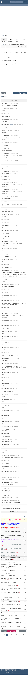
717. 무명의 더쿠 (5, 196)
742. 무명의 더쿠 (5, 342)
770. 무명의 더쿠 (5, 500)
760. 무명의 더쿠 (5, 444)
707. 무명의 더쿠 (5, 135)
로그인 (25, 1)
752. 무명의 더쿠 (5, 399)
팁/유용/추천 (11, 41)
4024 (17, 555)
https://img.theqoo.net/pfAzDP (9, 64)
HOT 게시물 (12, 631)
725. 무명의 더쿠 (5, 241)
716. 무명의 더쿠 (5, 189)
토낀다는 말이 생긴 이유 (6, 595)
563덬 (11, 124)
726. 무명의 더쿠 (5, 248)
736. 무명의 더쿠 (5, 307)
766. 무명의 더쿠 (5, 477)
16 (20, 612)
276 (6, 549)
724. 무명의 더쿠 (5, 236)
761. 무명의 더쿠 (5, 450)
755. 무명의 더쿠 (5, 415)
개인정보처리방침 (13, 669)
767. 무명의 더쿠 (5, 482)
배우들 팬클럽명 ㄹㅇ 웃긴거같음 (8, 615)
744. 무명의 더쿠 (5, 352)
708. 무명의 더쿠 (5, 142)
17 (18, 615)
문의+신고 (11, 670)
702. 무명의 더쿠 (5, 108)
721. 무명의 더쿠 (5, 219)
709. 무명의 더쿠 (5, 148)
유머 (17, 39)
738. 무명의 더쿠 (5, 320)
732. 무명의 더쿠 (5, 284)
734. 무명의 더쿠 (5, 295)
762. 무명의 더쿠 (5, 455)
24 (8, 610)
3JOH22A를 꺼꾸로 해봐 (6, 573)
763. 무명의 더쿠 (5, 460)
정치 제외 (23, 631)
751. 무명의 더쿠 (5, 394)
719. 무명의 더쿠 (5, 209)
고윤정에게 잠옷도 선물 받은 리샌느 (9, 570)
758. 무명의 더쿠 (5, 433)
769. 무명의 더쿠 (5, 495)
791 (2, 545)
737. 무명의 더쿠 (5, 313)
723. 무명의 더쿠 (5, 230)
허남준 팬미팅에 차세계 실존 (7, 575)
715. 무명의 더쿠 (5, 182)
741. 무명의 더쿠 (5, 336)
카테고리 (4, 35)
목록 (5, 93)
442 (12, 520)
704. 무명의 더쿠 (5, 119)
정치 (17, 41)
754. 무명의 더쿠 (5, 410)
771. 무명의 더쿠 (5, 505)
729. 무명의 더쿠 (5, 264)
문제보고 (15, 670)
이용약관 (7, 669)
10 (10, 637)
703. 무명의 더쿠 (5, 113)
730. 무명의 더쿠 (5, 270)
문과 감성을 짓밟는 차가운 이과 (8, 585)
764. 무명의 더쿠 (5, 466)
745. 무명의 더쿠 (5, 358)
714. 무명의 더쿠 (5, 176)
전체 (4, 39)
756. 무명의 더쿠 (5, 421)
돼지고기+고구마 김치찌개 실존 (8, 562)
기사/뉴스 (4, 41)
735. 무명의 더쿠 (5, 300)
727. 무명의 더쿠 (5, 254)
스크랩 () (24, 93)
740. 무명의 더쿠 (5, 331)
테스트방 (6, 670)
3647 (17, 552)
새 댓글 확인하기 (14, 511)
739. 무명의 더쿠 (5, 325)
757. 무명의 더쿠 (5, 426)
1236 (13, 559)
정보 (24, 39)
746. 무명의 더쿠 (5, 363)
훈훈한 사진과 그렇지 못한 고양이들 (9, 601)
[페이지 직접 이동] (13, 637)
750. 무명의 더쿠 (5, 388)
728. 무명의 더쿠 (5, 259)
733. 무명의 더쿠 (5, 289)
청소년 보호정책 (20, 669)
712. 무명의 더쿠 (5, 166)
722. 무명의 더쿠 (5, 225)
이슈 (11, 39)
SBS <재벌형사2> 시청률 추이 (8, 582)
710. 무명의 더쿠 (5, 153)
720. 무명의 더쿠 (5, 214)
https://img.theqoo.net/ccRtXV (8, 60)
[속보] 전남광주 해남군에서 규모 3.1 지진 (10, 612)
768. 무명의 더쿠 (5, 488)
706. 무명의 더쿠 (5, 130)
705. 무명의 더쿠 (5, 124)
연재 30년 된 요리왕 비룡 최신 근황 (9, 592)
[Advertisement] (14, 21)
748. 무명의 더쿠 (5, 377)
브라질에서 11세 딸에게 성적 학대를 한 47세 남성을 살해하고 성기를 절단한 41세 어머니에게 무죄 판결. (11, 566)
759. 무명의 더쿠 (5, 439)
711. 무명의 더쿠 (5, 160)
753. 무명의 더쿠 (5, 405)
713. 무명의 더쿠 (5, 171)
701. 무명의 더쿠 (5, 103)
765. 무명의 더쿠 (5, 471)
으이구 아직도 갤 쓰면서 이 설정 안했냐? (10, 622)
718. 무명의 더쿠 (5, 201)
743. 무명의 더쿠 (5, 347)
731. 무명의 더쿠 (5, 279)
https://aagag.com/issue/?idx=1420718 (12, 508)
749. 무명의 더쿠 (5, 383)
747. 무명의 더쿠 (5, 372)
